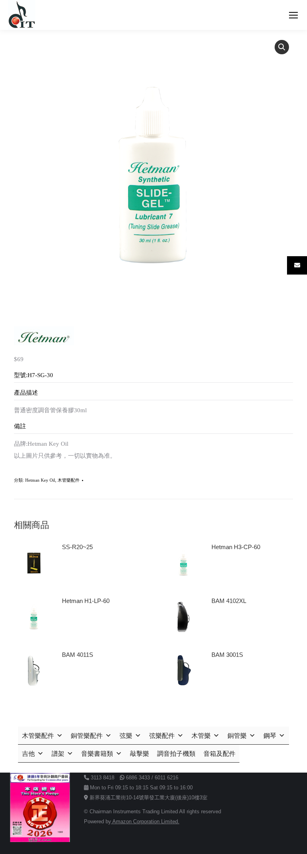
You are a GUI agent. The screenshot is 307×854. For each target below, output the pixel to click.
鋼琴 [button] (269, 735)
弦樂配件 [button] (162, 735)
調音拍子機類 (176, 753)
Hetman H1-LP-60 (86, 600)
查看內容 (77, 569)
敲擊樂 (139, 753)
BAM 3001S (227, 654)
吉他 (28, 753)
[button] (282, 47)
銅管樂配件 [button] (87, 735)
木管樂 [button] (201, 735)
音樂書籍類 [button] (97, 753)
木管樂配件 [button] (38, 735)
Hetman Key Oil (40, 480)
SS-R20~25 (77, 547)
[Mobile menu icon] (293, 15)
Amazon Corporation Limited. (145, 821)
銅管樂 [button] (237, 735)
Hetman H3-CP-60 (235, 547)
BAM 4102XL (228, 600)
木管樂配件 (69, 480)
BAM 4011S (77, 654)
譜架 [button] (58, 753)
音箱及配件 (219, 753)
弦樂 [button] (126, 735)
